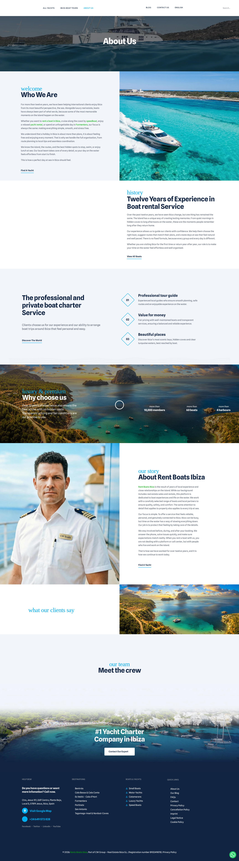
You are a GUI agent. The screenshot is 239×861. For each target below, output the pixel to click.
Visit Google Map (40, 811)
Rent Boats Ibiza (146, 487)
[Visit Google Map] (25, 811)
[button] (119, 404)
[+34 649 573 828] (25, 819)
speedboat (91, 121)
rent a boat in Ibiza (51, 121)
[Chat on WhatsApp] (232, 854)
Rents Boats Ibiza (78, 852)
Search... (226, 8)
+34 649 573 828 (39, 819)
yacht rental (36, 124)
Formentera (82, 124)
